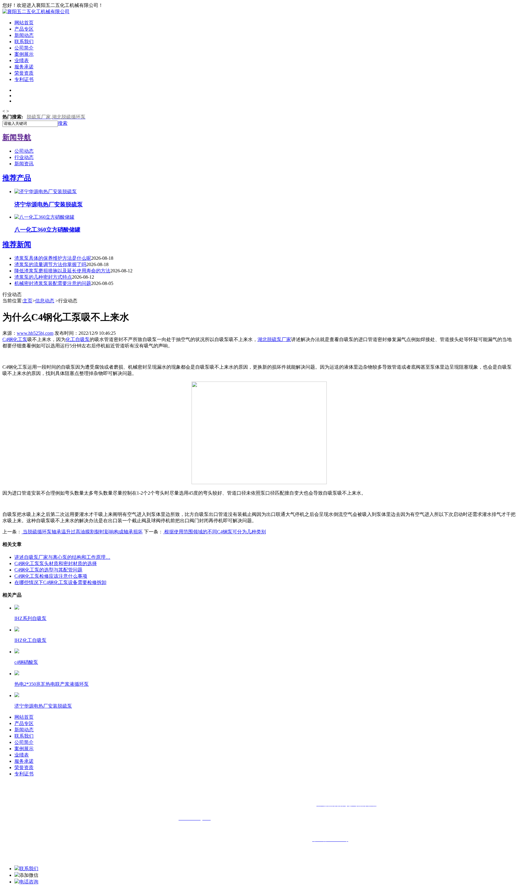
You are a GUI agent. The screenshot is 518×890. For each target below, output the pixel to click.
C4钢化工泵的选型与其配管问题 (48, 569)
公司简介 (24, 47)
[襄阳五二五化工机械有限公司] (36, 11)
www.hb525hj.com (35, 333)
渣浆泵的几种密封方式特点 (43, 277)
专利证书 (24, 79)
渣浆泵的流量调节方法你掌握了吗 (50, 264)
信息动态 (44, 300)
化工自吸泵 (78, 339)
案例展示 (24, 54)
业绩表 (21, 60)
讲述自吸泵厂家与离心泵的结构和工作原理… (62, 557)
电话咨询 (28, 881)
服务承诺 (24, 66)
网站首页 (24, 22)
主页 (27, 300)
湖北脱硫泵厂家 (274, 339)
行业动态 (24, 157)
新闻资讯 (24, 163)
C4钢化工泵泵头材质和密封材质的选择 (55, 563)
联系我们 (24, 41)
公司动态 (24, 151)
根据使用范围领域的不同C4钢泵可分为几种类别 (214, 531)
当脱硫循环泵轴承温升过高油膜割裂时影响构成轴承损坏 (82, 531)
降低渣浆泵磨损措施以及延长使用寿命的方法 (62, 270)
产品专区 (24, 28)
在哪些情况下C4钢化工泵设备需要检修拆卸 (60, 582)
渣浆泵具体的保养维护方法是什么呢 (52, 258)
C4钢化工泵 (14, 339)
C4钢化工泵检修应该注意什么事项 (50, 576)
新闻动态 (24, 35)
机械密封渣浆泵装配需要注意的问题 (52, 283)
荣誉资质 (24, 73)
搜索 (62, 123)
